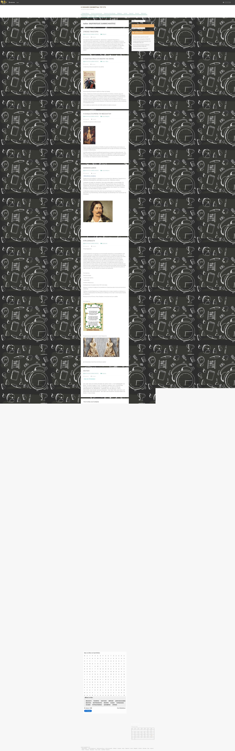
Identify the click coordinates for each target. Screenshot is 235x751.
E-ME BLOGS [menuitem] (12, 2)
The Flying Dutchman (91, 402)
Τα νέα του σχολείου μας (96, 13)
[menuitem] (4, 2)
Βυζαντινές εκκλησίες (109, 748)
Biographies (135, 748)
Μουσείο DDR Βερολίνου (138, 48)
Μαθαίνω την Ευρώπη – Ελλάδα (94, 594)
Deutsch (86, 371)
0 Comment (94, 37)
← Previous (84, 718)
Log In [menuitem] (17, 2)
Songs (148, 748)
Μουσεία (137, 13)
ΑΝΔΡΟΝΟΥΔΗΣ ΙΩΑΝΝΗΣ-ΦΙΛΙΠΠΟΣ (92, 34)
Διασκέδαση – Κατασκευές (104, 16)
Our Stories (104, 404)
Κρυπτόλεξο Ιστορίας (90, 644)
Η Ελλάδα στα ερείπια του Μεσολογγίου (97, 114)
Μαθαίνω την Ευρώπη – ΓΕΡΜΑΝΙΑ (95, 443)
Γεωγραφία (104, 446)
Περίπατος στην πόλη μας (109, 13)
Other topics (144, 748)
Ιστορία (103, 116)
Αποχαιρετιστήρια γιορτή (138, 37)
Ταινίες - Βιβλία (105, 61)
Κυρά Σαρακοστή (89, 241)
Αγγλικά (125, 13)
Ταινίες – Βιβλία (92, 16)
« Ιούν (133, 741)
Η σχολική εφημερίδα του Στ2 (93, 7)
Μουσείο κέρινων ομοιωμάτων (139, 39)
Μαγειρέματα (85, 16)
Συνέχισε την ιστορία (90, 32)
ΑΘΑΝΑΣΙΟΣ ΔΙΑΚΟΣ (89, 168)
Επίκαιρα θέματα (85, 13)
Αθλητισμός (143, 13)
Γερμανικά (131, 13)
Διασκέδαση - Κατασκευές (107, 646)
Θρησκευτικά (104, 243)
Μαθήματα (119, 13)
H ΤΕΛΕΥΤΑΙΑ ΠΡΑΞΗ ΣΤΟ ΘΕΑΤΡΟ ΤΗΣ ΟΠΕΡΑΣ (98, 59)
